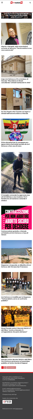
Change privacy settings (9, 394)
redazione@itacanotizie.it (13, 388)
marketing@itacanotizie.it (22, 390)
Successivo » (11, 367)
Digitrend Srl (19, 408)
